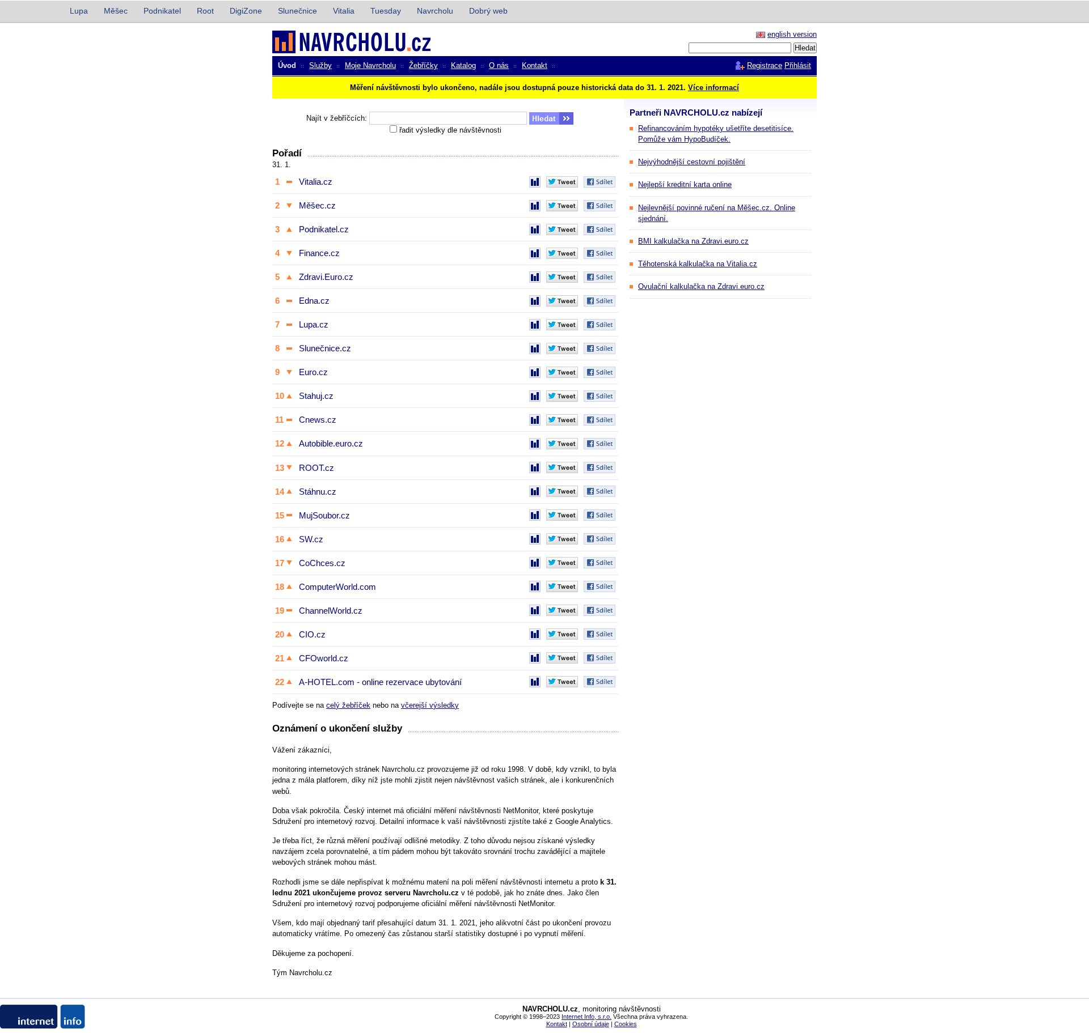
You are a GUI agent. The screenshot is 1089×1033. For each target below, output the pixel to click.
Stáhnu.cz (317, 491)
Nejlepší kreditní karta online (685, 184)
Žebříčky (423, 65)
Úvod (287, 65)
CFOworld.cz (323, 658)
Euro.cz (313, 372)
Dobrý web (488, 10)
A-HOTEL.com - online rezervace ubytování (380, 682)
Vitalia (343, 10)
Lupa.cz (313, 324)
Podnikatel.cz (324, 229)
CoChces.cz (322, 563)
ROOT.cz (316, 468)
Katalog (463, 65)
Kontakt (534, 65)
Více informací (713, 87)
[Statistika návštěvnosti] (535, 182)
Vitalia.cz (315, 181)
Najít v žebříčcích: (336, 118)
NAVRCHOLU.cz (325, 41)
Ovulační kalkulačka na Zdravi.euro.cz (701, 286)
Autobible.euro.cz (331, 443)
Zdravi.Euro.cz (326, 277)
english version (792, 34)
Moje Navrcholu (370, 65)
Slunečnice (297, 10)
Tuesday (385, 10)
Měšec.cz (317, 205)
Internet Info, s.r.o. (586, 1016)
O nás (499, 65)
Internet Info (29, 11)
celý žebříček (348, 705)
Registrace (764, 65)
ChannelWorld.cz (330, 610)
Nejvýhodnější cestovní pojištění (691, 162)
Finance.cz (319, 253)
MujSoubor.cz (324, 515)
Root (205, 10)
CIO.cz (312, 634)
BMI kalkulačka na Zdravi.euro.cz (693, 241)
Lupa (79, 10)
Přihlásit (797, 65)
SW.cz (311, 539)
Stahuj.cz (316, 396)
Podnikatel (162, 10)
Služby (320, 65)
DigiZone (246, 10)
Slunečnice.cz (325, 348)
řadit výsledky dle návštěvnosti (450, 130)
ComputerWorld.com (337, 587)
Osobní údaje (590, 1024)
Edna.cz (314, 300)
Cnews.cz (317, 419)
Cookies (625, 1024)
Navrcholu (435, 10)
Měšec (116, 10)
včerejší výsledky (430, 705)
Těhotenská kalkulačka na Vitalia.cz (697, 264)
